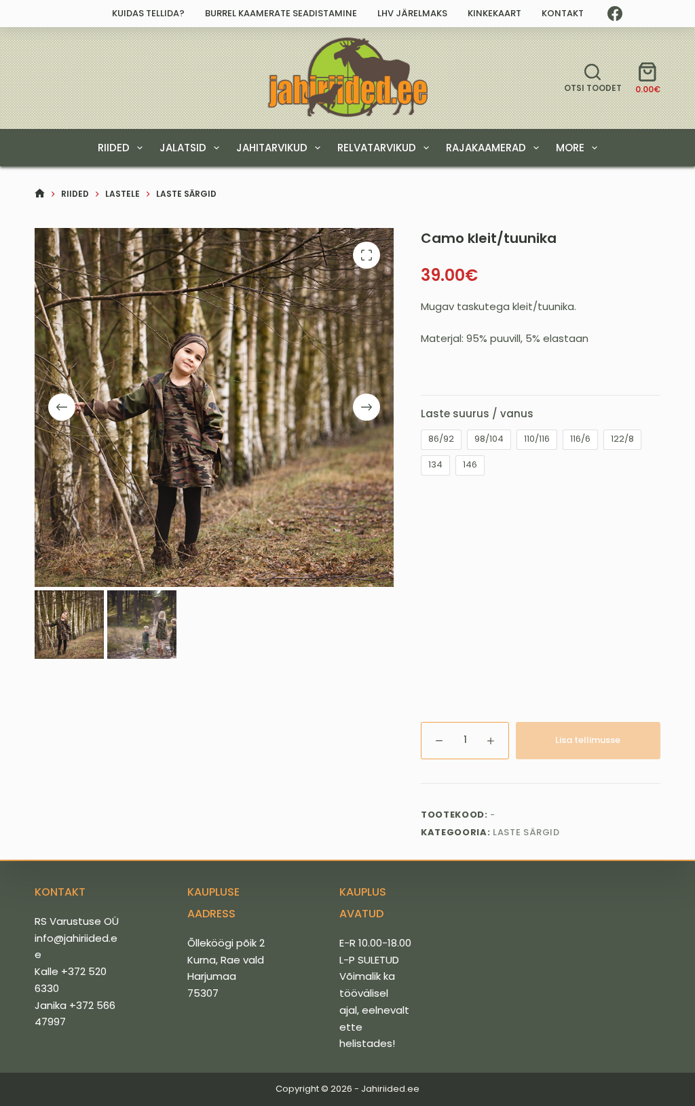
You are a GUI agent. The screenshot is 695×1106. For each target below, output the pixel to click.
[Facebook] (614, 13)
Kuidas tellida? (148, 13)
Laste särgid (526, 832)
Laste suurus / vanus (477, 413)
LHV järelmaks (412, 13)
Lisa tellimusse (587, 739)
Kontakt (563, 13)
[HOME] (40, 194)
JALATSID (182, 147)
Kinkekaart (494, 13)
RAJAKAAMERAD (486, 147)
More (570, 147)
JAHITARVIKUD (271, 147)
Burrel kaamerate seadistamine (281, 13)
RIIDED (114, 147)
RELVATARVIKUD (376, 147)
